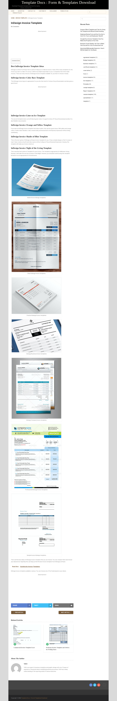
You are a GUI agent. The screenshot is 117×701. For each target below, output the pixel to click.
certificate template (89, 67)
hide (18, 60)
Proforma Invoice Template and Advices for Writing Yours (57, 648)
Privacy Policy (17, 13)
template (85, 101)
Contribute (42, 11)
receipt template (88, 87)
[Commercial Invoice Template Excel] (26, 634)
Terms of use (64, 11)
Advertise (21, 11)
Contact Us (31, 11)
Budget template (88, 60)
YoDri (25, 664)
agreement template (89, 57)
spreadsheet (87, 97)
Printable (86, 84)
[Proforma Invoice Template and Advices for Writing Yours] (58, 634)
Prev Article (19, 612)
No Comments (15, 26)
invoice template (88, 77)
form (84, 74)
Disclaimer (53, 11)
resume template (88, 94)
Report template (88, 91)
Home (12, 11)
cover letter (86, 70)
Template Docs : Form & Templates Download (59, 2)
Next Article (65, 612)
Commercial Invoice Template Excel (24, 647)
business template (88, 63)
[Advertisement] (42, 46)
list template (87, 80)
